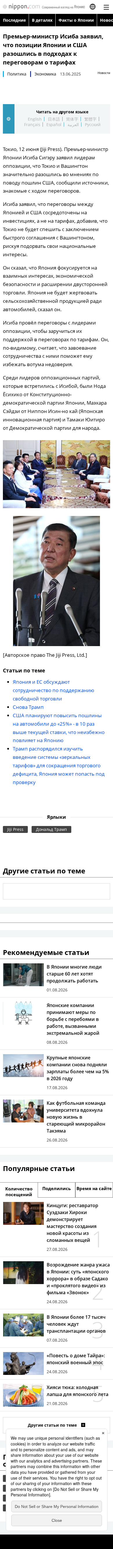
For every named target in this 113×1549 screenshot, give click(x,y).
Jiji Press (15, 829)
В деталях (42, 20)
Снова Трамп (28, 707)
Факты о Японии (76, 20)
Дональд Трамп (51, 829)
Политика (16, 74)
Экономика (45, 74)
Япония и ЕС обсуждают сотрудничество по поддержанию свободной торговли (53, 690)
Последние (14, 20)
